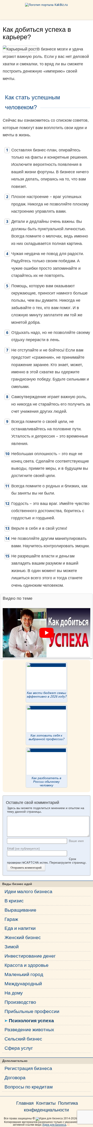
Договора (15, 1077)
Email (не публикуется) (23, 848)
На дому (14, 993)
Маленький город (24, 974)
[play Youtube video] (46, 632)
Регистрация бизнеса (28, 1068)
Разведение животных (29, 1029)
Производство (20, 1002)
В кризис (14, 900)
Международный (23, 983)
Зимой (12, 946)
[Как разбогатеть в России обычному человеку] (46, 750)
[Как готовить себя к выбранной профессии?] (46, 708)
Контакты (46, 1103)
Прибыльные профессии (32, 1011)
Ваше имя (76, 841)
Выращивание (20, 910)
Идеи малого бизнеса (28, 891)
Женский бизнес (23, 937)
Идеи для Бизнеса (54, 1124)
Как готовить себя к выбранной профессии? (46, 737)
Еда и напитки (20, 928)
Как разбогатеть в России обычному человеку (46, 781)
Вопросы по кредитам (29, 1087)
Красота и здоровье (27, 965)
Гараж (11, 919)
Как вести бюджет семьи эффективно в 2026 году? (46, 694)
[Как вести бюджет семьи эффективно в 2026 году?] (46, 665)
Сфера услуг (19, 1048)
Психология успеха (31, 1020)
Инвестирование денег (30, 956)
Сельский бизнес (23, 1039)
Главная (25, 1103)
